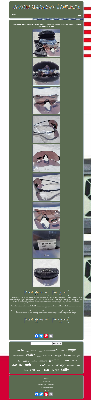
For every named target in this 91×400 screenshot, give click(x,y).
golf (32, 369)
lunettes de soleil (18, 356)
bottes (18, 361)
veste (45, 369)
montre (50, 365)
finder (40, 351)
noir (28, 364)
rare (27, 351)
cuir (66, 360)
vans (62, 350)
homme (17, 365)
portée (55, 369)
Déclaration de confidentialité (46, 384)
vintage (60, 365)
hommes (51, 349)
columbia (70, 366)
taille (65, 369)
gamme (55, 359)
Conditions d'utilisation (46, 387)
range (71, 349)
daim (38, 370)
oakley (30, 354)
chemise (39, 356)
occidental (47, 355)
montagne (43, 361)
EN (45, 390)
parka (20, 350)
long (26, 370)
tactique (26, 361)
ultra (35, 366)
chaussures (69, 355)
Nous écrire (46, 381)
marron (33, 351)
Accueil (46, 378)
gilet (78, 356)
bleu (78, 365)
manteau (34, 361)
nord (42, 365)
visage (58, 355)
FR (48, 390)
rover (74, 360)
